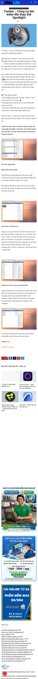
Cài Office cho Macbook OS (9, 630)
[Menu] (2, 2)
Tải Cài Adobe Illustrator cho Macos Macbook (15, 652)
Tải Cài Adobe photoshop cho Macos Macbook (15, 654)
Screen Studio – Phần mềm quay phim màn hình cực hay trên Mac (27, 386)
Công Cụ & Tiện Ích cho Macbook (11, 632)
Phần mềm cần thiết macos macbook (12, 641)
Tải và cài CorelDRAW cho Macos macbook (14, 658)
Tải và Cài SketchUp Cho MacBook (11, 661)
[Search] (31, 2)
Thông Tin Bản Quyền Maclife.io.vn (8, 385)
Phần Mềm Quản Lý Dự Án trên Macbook (13, 645)
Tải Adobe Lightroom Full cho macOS (12, 647)
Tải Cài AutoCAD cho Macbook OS (11, 656)
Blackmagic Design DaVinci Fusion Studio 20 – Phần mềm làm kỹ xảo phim (10, 407)
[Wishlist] (35, 2)
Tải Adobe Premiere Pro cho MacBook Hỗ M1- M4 (16, 650)
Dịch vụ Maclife (6, 634)
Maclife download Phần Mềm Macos (19, 8)
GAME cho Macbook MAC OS (10, 637)
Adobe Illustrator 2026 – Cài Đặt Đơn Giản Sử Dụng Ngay (18, 676)
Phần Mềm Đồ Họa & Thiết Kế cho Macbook (14, 643)
